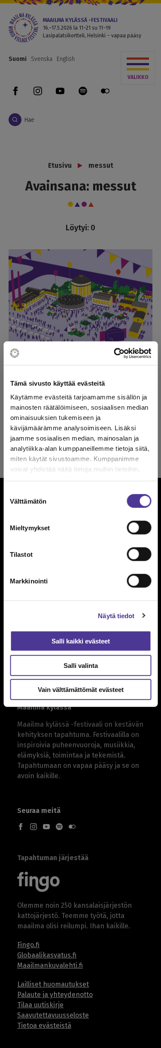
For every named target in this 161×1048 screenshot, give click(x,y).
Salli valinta (81, 665)
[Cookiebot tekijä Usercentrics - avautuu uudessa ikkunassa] (114, 353)
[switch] (139, 528)
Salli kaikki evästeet (81, 641)
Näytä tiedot (116, 615)
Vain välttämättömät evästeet (81, 689)
